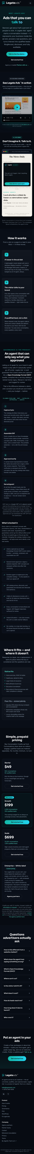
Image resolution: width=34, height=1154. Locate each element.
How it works (6, 1103)
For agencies (6, 1116)
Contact (4, 1130)
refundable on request (10, 907)
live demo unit (25, 124)
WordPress (5, 1114)
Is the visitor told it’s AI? (13, 986)
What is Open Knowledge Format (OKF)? (13, 970)
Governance (5, 1108)
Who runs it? (8, 1017)
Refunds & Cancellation (9, 1133)
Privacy (4, 1135)
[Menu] (30, 3)
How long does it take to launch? (13, 1009)
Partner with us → (23, 65)
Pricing (4, 1106)
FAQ (3, 1111)
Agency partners (13, 896)
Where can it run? (10, 979)
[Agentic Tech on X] (8, 1094)
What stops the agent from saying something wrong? (14, 960)
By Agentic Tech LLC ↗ (9, 1141)
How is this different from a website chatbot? (14, 951)
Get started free (17, 60)
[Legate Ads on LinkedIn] (3, 1094)
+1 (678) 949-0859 (8, 1089)
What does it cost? (11, 993)
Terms (4, 1138)
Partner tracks (6, 1128)
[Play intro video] (17, 107)
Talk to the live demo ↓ (17, 54)
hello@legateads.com (8, 1087)
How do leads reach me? (13, 1001)
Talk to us (27, 1052)
